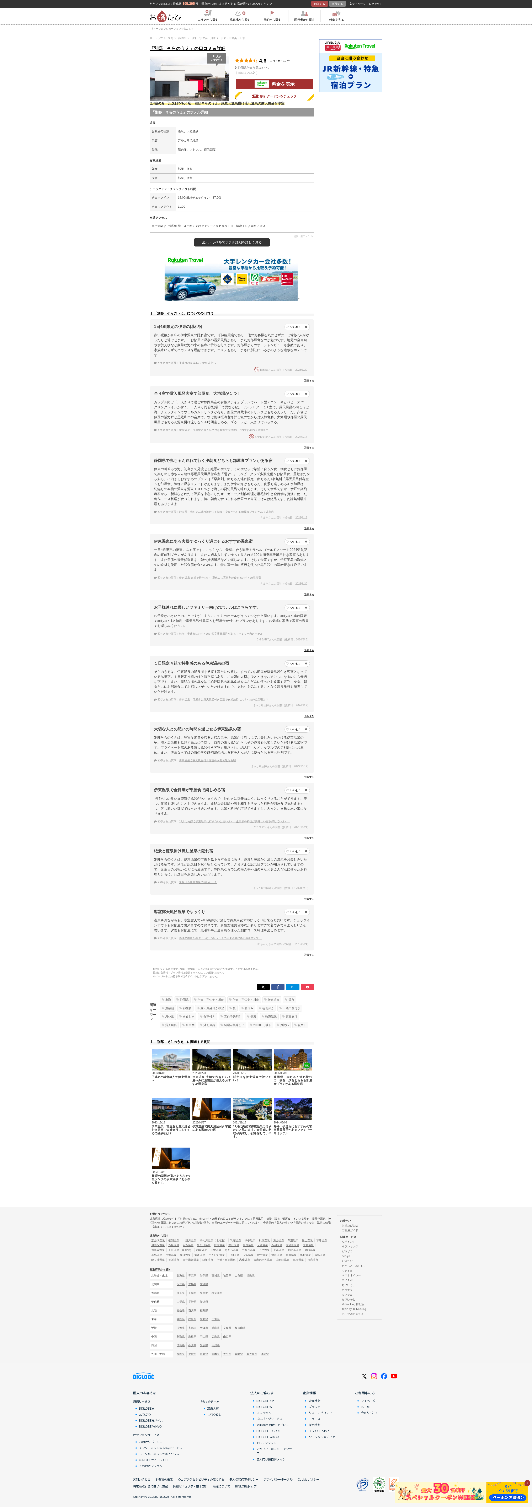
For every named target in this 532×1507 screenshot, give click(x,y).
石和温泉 (276, 1245)
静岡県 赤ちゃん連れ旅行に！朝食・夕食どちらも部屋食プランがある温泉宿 (226, 511)
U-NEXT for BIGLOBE (154, 1460)
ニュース (314, 1419)
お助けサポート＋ (150, 1442)
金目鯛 (190, 1025)
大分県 (227, 1354)
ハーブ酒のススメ (352, 1314)
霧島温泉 (319, 1255)
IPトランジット (266, 1443)
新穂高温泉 (294, 1250)
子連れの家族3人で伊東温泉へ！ (198, 362)
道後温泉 (199, 1255)
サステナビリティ (320, 1413)
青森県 (192, 1275)
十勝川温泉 (189, 1240)
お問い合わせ (141, 1479)
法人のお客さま (262, 1392)
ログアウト (375, 3)
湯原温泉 (276, 1255)
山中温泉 (216, 1250)
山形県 (239, 1275)
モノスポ (347, 1280)
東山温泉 (278, 1240)
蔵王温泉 (293, 1240)
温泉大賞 (213, 1408)
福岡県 (181, 1354)
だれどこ (347, 1251)
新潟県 (204, 1301)
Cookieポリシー (308, 1479)
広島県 (216, 1336)
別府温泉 (291, 1255)
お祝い (284, 1025)
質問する (337, 3)
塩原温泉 (219, 1245)
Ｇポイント (348, 1241)
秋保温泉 (264, 1240)
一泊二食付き (291, 1008)
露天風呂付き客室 (212, 1008)
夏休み (249, 1008)
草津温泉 (321, 1240)
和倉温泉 (201, 1250)
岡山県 (204, 1336)
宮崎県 (239, 1354)
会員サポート (369, 1413)
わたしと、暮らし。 (354, 1265)
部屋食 (187, 1008)
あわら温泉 (231, 1250)
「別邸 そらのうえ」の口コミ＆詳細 (187, 48)
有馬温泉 (156, 1255)
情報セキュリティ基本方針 (190, 1486)
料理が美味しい (234, 1025)
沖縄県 (265, 1354)
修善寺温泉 (158, 1250)
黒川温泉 (305, 1255)
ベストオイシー (351, 1275)
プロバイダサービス (269, 1419)
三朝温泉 (233, 1255)
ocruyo (346, 1256)
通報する (309, 380)
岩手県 (204, 1275)
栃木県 (181, 1284)
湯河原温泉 (292, 1245)
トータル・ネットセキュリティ (159, 1454)
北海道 (181, 1275)
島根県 (192, 1336)
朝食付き (268, 1008)
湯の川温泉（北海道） (213, 1240)
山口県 (227, 1336)
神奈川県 (217, 1293)
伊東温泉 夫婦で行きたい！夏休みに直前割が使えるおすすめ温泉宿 (220, 577)
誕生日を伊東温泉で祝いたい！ (198, 882)
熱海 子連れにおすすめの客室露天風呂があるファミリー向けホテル (221, 633)
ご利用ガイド (350, 1230)
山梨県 (181, 1301)
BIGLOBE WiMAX (150, 1426)
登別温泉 (173, 1240)
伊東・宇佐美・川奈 (211, 999)
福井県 (204, 1310)
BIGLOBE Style (319, 1431)
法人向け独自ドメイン (271, 1459)
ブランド (314, 1407)
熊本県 (216, 1354)
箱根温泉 (207, 1259)
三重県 (216, 1319)
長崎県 (204, 1354)
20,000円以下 (262, 1025)
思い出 (169, 1016)
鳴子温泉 (250, 1240)
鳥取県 (181, 1336)
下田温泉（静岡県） (180, 1250)
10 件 (286, 61)
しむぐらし (214, 1414)
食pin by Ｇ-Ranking (354, 1309)
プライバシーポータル (278, 1479)
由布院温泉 (282, 1259)
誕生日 (302, 1025)
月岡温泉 (262, 1245)
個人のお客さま (144, 1392)
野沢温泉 (233, 1245)
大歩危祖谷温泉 (263, 1259)
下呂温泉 (264, 1250)
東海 (168, 999)
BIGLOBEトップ (245, 1486)
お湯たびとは (350, 1225)
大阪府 (204, 1327)
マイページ (359, 3)
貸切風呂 (209, 1025)
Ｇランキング (350, 1246)
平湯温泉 (278, 1250)
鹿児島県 (251, 1354)
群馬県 (192, 1284)
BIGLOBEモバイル (151, 1420)
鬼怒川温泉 (204, 1245)
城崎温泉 (310, 1250)
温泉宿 (169, 1008)
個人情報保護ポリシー (244, 1479)
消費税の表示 (164, 1479)
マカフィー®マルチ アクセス (274, 1451)
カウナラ (347, 1289)
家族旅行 (291, 1016)
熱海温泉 (271, 1016)
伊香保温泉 (158, 1245)
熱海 (253, 1016)
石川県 (192, 1310)
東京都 (204, 1293)
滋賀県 (181, 1327)
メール (365, 1407)
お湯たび (347, 1261)
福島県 (250, 1275)
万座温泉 (173, 1245)
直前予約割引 (232, 1016)
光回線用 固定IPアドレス (272, 1425)
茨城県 (204, 1284)
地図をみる (245, 73)
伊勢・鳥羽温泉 (226, 1259)
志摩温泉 (244, 1259)
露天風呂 (171, 1025)
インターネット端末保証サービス (161, 1448)
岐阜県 (192, 1319)
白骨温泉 (248, 1245)
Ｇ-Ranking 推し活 (353, 1304)
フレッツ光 (263, 1413)
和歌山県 (240, 1327)
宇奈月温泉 (248, 1250)
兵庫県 (216, 1327)
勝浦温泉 (185, 1255)
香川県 (192, 1345)
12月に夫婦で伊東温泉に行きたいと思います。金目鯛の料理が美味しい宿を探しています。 (234, 821)
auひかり (145, 1414)
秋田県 (227, 1275)
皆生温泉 (262, 1255)
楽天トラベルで (232, 242)
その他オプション (150, 1466)
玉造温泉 (248, 1255)
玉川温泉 (173, 1259)
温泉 (291, 999)
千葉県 (192, 1293)
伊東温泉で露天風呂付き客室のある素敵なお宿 (207, 760)
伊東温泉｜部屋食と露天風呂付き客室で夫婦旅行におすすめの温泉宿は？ (223, 430)
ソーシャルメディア (322, 1437)
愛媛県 (204, 1345)
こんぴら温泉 (217, 1255)
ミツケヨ (347, 1294)
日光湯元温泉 (191, 1259)
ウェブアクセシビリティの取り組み (201, 1479)
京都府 (192, 1327)
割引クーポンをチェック (278, 96)
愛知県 (204, 1319)
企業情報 (309, 1392)
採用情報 (314, 1425)
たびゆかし (348, 1299)
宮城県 (216, 1275)
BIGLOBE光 (146, 1408)
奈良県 (227, 1327)
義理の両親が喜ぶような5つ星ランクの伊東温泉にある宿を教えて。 (220, 938)
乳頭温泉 (235, 1240)
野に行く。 (348, 1285)
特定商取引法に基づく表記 (150, 1486)
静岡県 (184, 999)
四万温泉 (188, 1245)
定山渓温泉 (158, 1240)
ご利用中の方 (365, 1392)
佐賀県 (192, 1354)
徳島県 (181, 1345)
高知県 (216, 1345)
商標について (221, 1486)
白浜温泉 (171, 1255)
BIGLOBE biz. (265, 1401)
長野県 (192, 1301)
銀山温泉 (307, 1240)
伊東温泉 (274, 999)
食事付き (209, 1016)
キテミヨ (347, 1270)
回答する (319, 3)
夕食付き (189, 1016)
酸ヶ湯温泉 (158, 1259)
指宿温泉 (312, 1259)
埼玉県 (181, 1293)
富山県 (181, 1310)
